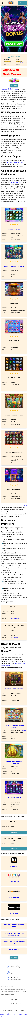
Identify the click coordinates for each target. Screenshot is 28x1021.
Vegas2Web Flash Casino (9, 89)
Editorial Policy (26, 1013)
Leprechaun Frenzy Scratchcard (14, 762)
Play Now (22, 3)
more (25, 505)
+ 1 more (24, 730)
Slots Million (14, 882)
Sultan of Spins (14, 229)
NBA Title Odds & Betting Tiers (14, 926)
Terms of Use (15, 1014)
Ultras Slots (4, 62)
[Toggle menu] (2, 2)
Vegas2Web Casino (16, 618)
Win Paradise (14, 897)
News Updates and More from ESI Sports (14, 934)
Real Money (14, 949)
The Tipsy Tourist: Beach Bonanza (14, 726)
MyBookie (14, 866)
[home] (11, 4)
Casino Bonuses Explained (2, 1014)
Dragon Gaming (16, 182)
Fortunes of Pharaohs (14, 689)
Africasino (14, 913)
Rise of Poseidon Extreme (14, 266)
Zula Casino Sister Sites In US (14, 942)
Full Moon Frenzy (14, 797)
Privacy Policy (20, 1013)
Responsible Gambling (9, 1013)
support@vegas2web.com (15, 162)
